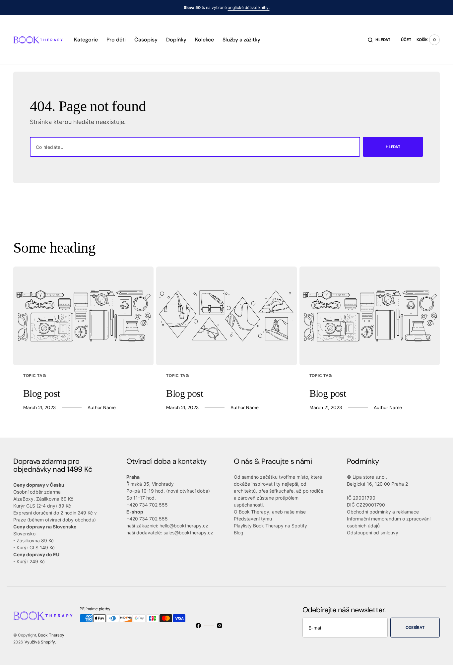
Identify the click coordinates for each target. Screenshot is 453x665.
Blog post (41, 393)
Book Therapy (51, 635)
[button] (379, 39)
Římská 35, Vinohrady (150, 484)
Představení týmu (253, 518)
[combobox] (195, 147)
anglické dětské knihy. (249, 7)
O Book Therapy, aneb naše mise (270, 511)
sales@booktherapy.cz (188, 532)
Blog (238, 532)
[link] (83, 316)
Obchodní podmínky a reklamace (383, 511)
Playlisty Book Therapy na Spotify (270, 525)
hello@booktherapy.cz (184, 525)
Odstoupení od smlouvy (372, 532)
